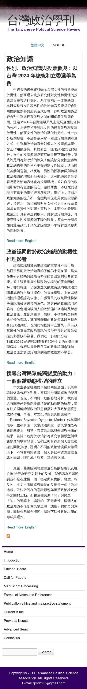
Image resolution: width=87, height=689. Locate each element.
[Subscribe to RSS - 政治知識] (8, 536)
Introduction (12, 560)
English (57, 44)
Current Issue (14, 611)
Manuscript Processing (21, 586)
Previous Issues (16, 620)
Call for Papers (15, 577)
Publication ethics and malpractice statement (37, 603)
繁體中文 (37, 44)
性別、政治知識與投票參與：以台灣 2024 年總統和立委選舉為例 (42, 75)
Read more (15, 240)
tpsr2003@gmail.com (49, 683)
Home (8, 551)
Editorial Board (15, 568)
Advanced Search (17, 629)
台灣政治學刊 (40, 19)
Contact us (12, 637)
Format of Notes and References (28, 594)
